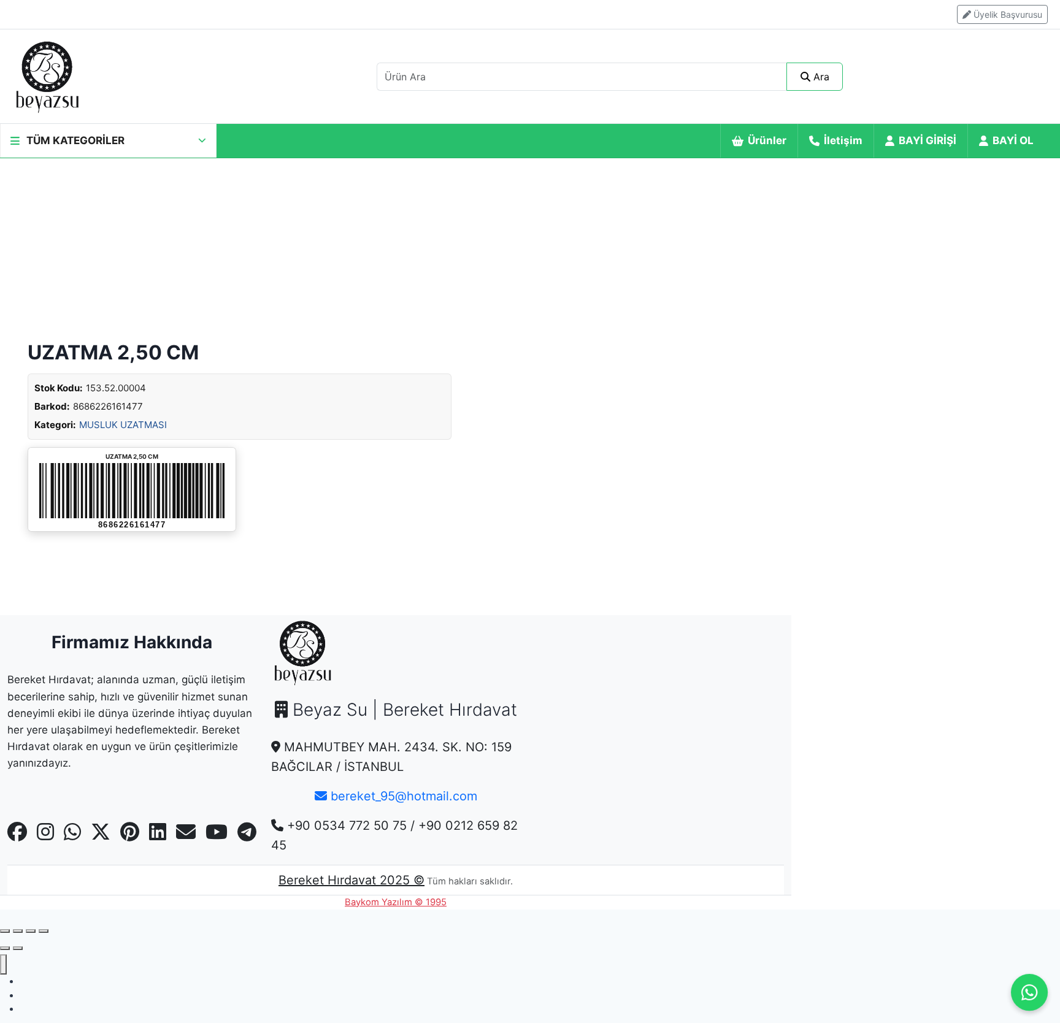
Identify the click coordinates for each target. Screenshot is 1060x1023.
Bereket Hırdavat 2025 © (351, 880)
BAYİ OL (1013, 140)
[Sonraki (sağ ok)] (18, 948)
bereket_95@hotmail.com (402, 796)
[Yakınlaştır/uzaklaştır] (5, 931)
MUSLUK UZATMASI (123, 425)
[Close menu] (3, 964)
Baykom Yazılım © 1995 (396, 902)
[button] (108, 141)
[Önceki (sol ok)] (5, 948)
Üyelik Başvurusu (1006, 14)
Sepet (32, 1008)
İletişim (843, 140)
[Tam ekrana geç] (18, 931)
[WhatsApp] (1029, 992)
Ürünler (767, 140)
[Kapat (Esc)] (43, 931)
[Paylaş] (31, 931)
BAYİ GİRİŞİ (927, 140)
